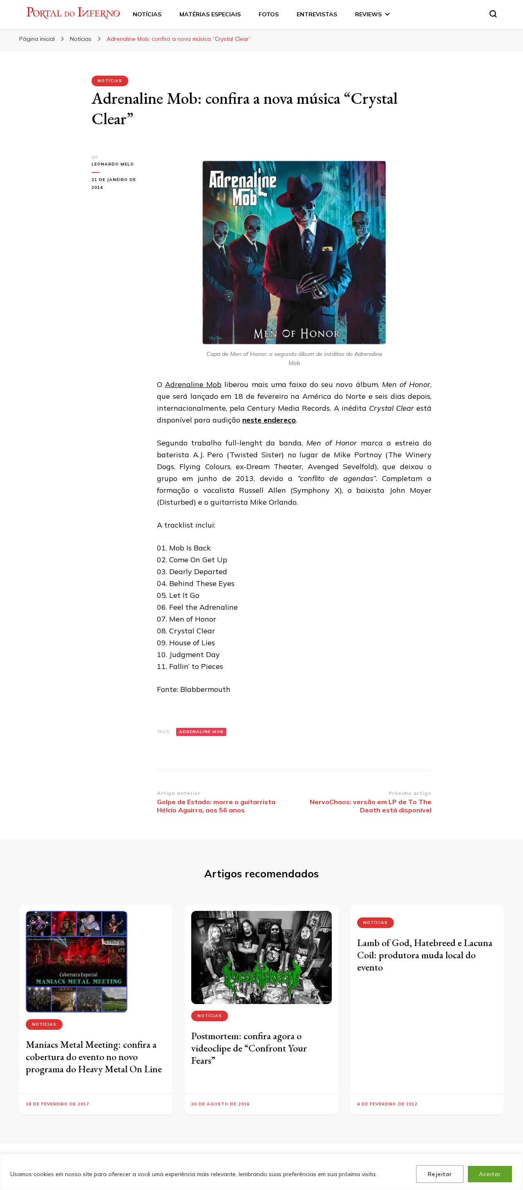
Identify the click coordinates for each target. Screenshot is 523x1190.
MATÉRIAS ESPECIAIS (210, 14)
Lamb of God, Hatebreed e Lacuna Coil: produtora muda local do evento (424, 954)
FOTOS (269, 14)
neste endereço (269, 420)
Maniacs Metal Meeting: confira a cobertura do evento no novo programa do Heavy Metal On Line (94, 1056)
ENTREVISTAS (317, 14)
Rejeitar (440, 1174)
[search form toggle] (493, 14)
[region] (261, 1172)
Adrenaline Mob (193, 384)
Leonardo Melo (113, 164)
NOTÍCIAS (147, 14)
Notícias (110, 80)
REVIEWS (368, 14)
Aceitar (490, 1174)
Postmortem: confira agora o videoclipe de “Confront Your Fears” (249, 1048)
